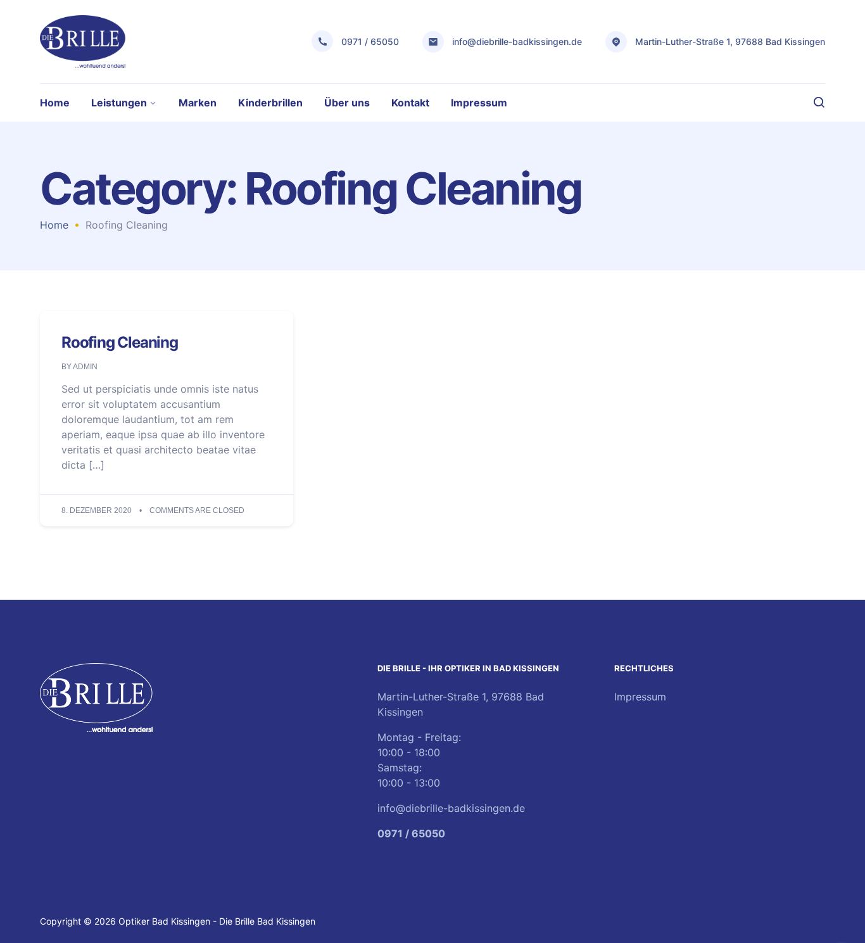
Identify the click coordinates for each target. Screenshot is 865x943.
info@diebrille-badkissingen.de (517, 41)
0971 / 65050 (370, 41)
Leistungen (119, 102)
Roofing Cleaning (119, 342)
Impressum (479, 102)
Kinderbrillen (270, 102)
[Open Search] (818, 102)
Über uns (347, 102)
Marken (198, 102)
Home (55, 102)
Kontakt (410, 102)
